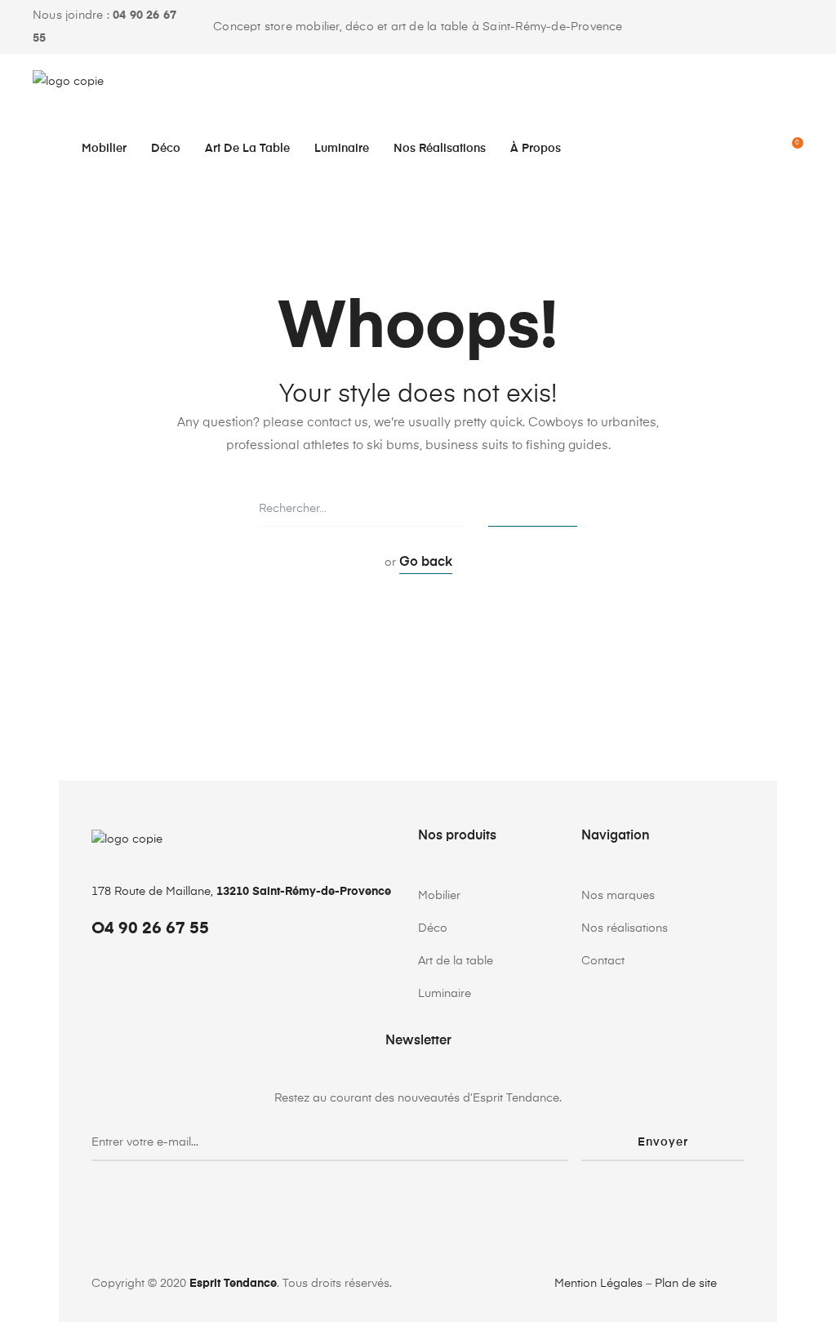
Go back (425, 562)
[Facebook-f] (751, 27)
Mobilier (104, 148)
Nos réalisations (440, 148)
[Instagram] (791, 27)
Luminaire (341, 148)
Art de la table (247, 148)
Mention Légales (598, 1283)
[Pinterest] (771, 27)
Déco (165, 148)
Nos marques (618, 895)
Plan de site (686, 1283)
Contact (603, 961)
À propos (535, 148)
